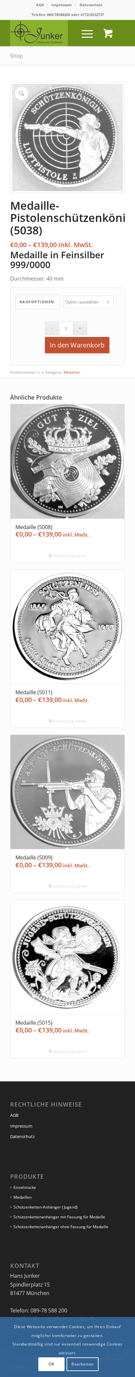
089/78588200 (58, 14)
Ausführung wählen (69, 555)
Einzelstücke (24, 1187)
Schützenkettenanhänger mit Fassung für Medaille (59, 1217)
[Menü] (84, 33)
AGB (40, 4)
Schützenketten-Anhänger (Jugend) (45, 1207)
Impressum (61, 4)
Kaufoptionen (37, 301)
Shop (16, 55)
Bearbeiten (82, 1364)
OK (51, 1364)
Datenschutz (91, 4)
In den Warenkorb (77, 345)
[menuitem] (40, 5)
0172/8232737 (92, 14)
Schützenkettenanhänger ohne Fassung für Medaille (60, 1226)
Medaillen (72, 372)
